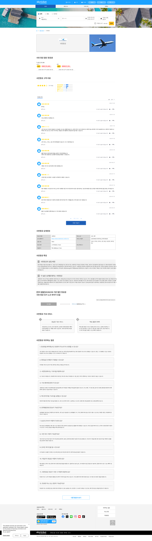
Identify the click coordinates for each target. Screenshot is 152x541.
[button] (43, 109)
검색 (111, 23)
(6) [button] (64, 87)
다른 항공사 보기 (76, 498)
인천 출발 (49, 304)
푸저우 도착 (74, 304)
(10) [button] (64, 84)
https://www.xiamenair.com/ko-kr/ (60, 238)
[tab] (40, 97)
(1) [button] (64, 89)
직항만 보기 (102, 23)
